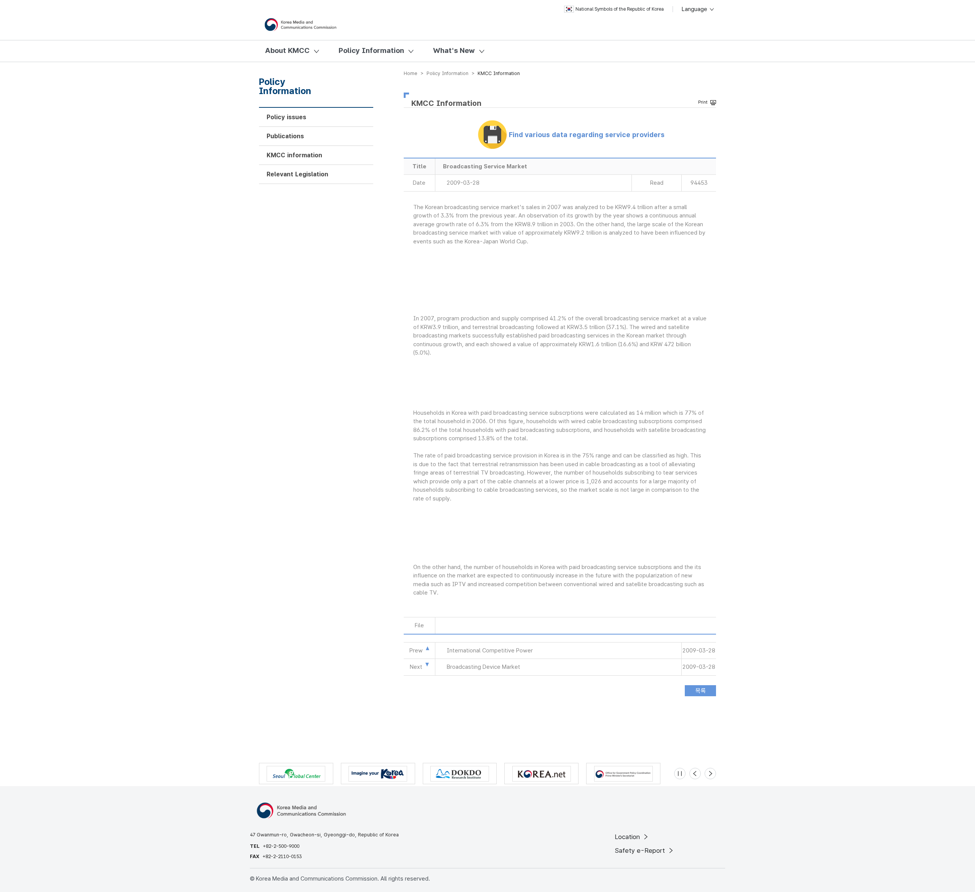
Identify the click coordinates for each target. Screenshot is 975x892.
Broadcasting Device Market (483, 666)
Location (628, 837)
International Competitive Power (490, 650)
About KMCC (287, 50)
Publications (285, 136)
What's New (454, 50)
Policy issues (286, 117)
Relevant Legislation (297, 174)
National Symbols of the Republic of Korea (619, 9)
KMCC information (294, 155)
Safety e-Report (641, 850)
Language (695, 9)
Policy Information (371, 50)
